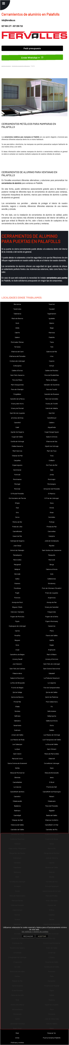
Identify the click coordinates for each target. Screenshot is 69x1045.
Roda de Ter (51, 1033)
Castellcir (17, 796)
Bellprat (17, 569)
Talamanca (17, 314)
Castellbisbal (17, 531)
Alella (17, 328)
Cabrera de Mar (51, 352)
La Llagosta (52, 683)
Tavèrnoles (17, 309)
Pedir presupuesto (32, 48)
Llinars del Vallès (17, 735)
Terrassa (17, 347)
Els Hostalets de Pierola (17, 498)
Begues (17, 640)
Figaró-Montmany (51, 621)
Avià (51, 574)
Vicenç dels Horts (17, 404)
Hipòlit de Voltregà (51, 446)
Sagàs (52, 645)
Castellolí (17, 422)
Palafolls (52, 337)
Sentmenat (17, 470)
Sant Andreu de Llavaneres (51, 550)
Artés (17, 1038)
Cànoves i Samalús (17, 612)
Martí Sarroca (17, 451)
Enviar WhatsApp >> (30, 57)
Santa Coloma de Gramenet (17, 763)
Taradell (52, 309)
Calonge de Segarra (17, 541)
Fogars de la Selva (51, 616)
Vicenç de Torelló (52, 404)
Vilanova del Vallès (17, 825)
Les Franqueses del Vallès (51, 740)
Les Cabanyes (17, 744)
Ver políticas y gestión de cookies (35, 932)
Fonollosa (17, 588)
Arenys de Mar (52, 602)
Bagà (51, 328)
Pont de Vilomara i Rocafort (51, 588)
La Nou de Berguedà (17, 683)
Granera (17, 583)
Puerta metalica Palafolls (51, 1038)
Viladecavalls (17, 801)
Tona (51, 456)
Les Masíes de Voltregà (51, 735)
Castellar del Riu (51, 829)
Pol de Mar (17, 702)
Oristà (52, 508)
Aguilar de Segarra (17, 432)
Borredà (17, 574)
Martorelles (17, 560)
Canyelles (17, 460)
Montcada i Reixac (17, 342)
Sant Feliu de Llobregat (51, 664)
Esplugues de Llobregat (17, 626)
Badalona (17, 806)
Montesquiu (51, 484)
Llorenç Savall (17, 659)
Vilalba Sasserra (17, 446)
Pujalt (17, 593)
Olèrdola (17, 777)
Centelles (51, 517)
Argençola (51, 650)
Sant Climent (51, 749)
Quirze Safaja (17, 692)
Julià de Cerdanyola (52, 541)
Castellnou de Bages (17, 654)
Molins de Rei (17, 522)
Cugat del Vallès (17, 437)
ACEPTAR (42, 936)
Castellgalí (17, 815)
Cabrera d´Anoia (51, 569)
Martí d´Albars (52, 654)
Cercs (17, 517)
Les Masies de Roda (17, 740)
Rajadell (51, 811)
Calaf (17, 427)
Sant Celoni (17, 754)
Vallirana (17, 716)
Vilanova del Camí (17, 352)
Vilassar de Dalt (17, 820)
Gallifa (52, 640)
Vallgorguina (51, 716)
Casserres (51, 626)
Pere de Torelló (51, 389)
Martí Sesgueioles (17, 385)
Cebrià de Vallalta (52, 408)
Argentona (51, 598)
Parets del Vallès (52, 635)
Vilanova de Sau (51, 441)
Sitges (17, 503)
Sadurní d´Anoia (51, 437)
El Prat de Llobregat (52, 498)
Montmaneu (17, 479)
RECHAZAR (28, 936)
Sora (17, 645)
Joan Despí (17, 546)
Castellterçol (51, 418)
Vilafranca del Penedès (17, 356)
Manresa (52, 333)
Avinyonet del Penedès (52, 489)
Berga (52, 564)
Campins (52, 536)
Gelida (17, 768)
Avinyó (51, 366)
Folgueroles (52, 612)
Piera (52, 631)
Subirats (17, 730)
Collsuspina (17, 366)
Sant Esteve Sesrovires (51, 669)
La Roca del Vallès (51, 744)
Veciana (17, 711)
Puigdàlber (17, 394)
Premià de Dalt (51, 787)
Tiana (52, 342)
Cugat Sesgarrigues (52, 432)
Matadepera (17, 555)
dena (51, 777)
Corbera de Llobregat (17, 361)
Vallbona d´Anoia (52, 721)
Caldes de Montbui (51, 370)
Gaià (51, 470)
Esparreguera (17, 465)
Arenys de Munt (17, 602)
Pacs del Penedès (51, 806)
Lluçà (17, 650)
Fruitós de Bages (17, 688)
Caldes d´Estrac (17, 370)
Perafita (17, 635)
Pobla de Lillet (17, 527)
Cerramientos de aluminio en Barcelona (21, 66)
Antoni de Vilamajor (17, 550)
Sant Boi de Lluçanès (17, 413)
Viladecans (52, 801)
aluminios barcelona (6, 66)
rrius (51, 356)
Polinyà (51, 522)
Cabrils (17, 333)
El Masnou (51, 493)
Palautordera (17, 673)
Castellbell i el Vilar (51, 825)
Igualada (52, 318)
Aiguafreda (52, 427)
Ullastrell (52, 758)
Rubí (17, 1033)
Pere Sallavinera (52, 702)
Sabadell (52, 673)
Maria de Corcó (17, 758)
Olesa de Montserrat (17, 773)
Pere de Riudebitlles (51, 375)
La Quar (17, 749)
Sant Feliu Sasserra (17, 375)
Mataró (51, 796)
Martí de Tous (51, 451)
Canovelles (52, 531)
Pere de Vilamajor (17, 389)
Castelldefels (17, 782)
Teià (51, 347)
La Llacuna (17, 787)
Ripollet (51, 546)
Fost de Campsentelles (52, 688)
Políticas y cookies (17, 1042)
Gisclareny (51, 583)
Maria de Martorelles (51, 754)
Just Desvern (17, 664)
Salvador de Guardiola (51, 385)
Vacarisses (17, 725)
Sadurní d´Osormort (17, 678)
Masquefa (51, 555)
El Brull (51, 782)
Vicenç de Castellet (52, 607)
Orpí (17, 508)
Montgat (17, 484)
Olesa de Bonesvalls (52, 773)
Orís (17, 512)
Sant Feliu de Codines (17, 669)
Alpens (51, 323)
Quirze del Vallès (51, 692)
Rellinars (17, 811)
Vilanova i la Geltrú (51, 820)
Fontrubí (17, 474)
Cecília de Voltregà (17, 441)
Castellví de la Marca (17, 399)
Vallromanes (51, 711)
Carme (17, 631)
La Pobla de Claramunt (52, 678)
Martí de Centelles (51, 399)
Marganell (17, 564)
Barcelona (17, 304)
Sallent (17, 337)
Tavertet (52, 304)
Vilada (17, 706)
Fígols (17, 621)
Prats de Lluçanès (51, 593)
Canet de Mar (17, 536)
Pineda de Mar (52, 527)
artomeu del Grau (17, 418)
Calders (51, 422)
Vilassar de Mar (17, 456)
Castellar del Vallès (17, 829)
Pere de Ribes (17, 380)
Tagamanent (51, 314)
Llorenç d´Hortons (51, 659)
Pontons (17, 598)
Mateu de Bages (51, 380)
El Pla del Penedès (17, 493)
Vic (52, 706)
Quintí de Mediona (51, 697)
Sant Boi (52, 413)
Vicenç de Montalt (17, 408)
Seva (51, 503)
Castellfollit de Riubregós (52, 792)
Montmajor (52, 479)
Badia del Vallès (51, 815)
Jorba (52, 474)
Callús (17, 579)
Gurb (17, 323)
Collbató (52, 460)
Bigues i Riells (17, 607)
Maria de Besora (17, 318)
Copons (51, 361)
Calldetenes (51, 579)
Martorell (52, 560)
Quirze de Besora (17, 697)
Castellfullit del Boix (17, 792)
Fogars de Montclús (17, 616)
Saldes (51, 730)
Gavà (51, 768)
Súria (52, 725)
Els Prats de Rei (51, 465)
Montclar (17, 489)
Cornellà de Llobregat (51, 763)
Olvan (52, 512)
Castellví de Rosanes (51, 394)
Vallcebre (17, 721)
